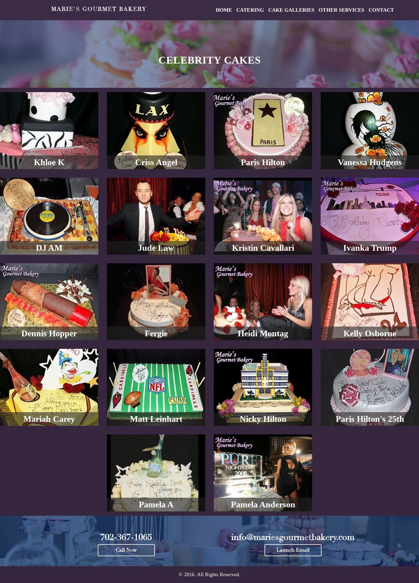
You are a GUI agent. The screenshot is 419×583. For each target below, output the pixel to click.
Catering (250, 10)
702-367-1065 (126, 537)
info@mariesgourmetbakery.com (293, 537)
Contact (381, 10)
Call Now (126, 550)
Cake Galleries (291, 10)
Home (224, 10)
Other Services (341, 10)
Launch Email (293, 550)
